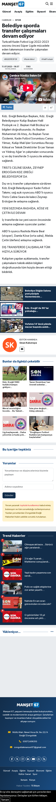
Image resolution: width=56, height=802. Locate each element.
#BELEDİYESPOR (10, 59)
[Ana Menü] (51, 4)
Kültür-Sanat (25, 774)
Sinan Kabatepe (28, 343)
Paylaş (9, 107)
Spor (18, 20)
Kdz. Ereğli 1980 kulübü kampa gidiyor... (11, 384)
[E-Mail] (21, 349)
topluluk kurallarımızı (30, 505)
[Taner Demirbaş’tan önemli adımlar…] (41, 373)
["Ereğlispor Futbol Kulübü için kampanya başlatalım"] (41, 423)
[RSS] (44, 759)
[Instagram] (22, 759)
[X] (17, 759)
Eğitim (29, 11)
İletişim (24, 780)
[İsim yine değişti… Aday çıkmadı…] (41, 399)
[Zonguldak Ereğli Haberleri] (13, 4)
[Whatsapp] (38, 759)
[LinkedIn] (28, 759)
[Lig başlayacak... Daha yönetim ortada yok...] (15, 423)
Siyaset (41, 11)
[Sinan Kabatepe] (10, 345)
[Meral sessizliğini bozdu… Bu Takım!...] (15, 399)
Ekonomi (40, 771)
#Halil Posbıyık (47, 59)
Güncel (6, 11)
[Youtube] (33, 759)
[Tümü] (52, 632)
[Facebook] (11, 759)
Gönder (9, 495)
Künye (32, 780)
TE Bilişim (35, 786)
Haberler (6, 20)
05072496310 (30, 741)
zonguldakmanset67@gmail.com (30, 747)
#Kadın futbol (29, 59)
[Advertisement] (28, 666)
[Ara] (47, 4)
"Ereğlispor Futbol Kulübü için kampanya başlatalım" (40, 434)
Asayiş (18, 11)
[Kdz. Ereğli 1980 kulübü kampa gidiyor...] (15, 373)
